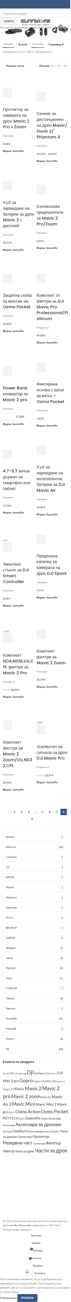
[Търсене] (66, 4)
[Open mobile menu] (4, 4)
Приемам (27, 1297)
